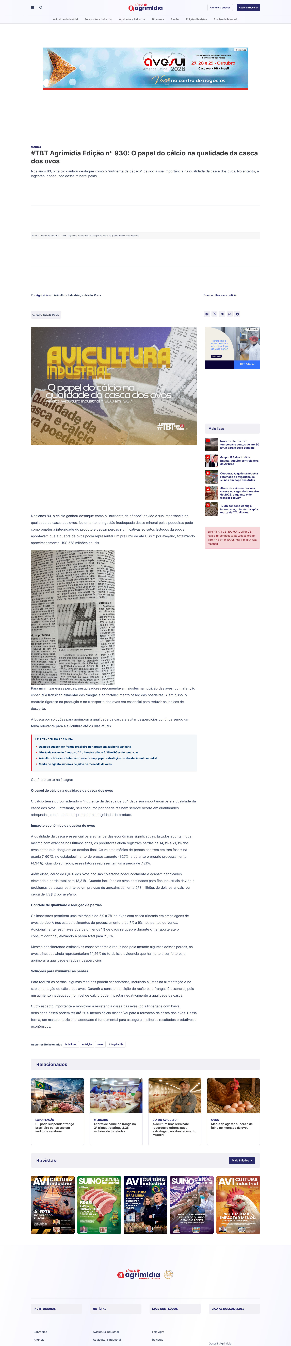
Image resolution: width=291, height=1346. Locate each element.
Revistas (157, 1339)
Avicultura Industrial (67, 295)
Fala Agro (158, 1332)
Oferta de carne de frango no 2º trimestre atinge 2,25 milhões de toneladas (88, 752)
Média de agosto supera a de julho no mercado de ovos (75, 764)
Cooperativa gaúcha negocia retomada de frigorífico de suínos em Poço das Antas (239, 477)
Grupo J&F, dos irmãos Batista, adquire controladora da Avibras (239, 460)
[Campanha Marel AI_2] (232, 348)
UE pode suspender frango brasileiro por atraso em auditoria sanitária (85, 746)
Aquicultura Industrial (107, 1339)
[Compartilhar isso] (207, 314)
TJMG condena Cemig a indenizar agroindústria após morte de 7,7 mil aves (239, 509)
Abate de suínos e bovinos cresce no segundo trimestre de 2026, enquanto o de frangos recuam (239, 493)
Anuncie (39, 1339)
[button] (41, 7)
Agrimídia (42, 295)
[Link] (53, 1205)
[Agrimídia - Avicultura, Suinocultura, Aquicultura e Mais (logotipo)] (145, 8)
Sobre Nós (40, 1332)
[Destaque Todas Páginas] (145, 69)
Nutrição (87, 295)
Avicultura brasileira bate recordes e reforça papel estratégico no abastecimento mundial (98, 758)
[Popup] (32, 7)
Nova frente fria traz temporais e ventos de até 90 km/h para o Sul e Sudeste (239, 444)
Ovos (97, 295)
